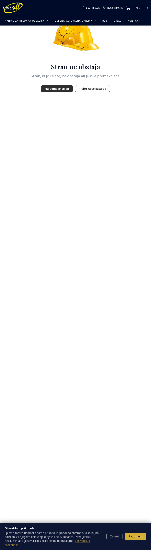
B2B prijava (92, 7)
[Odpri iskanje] (30, 8)
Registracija (114, 7)
